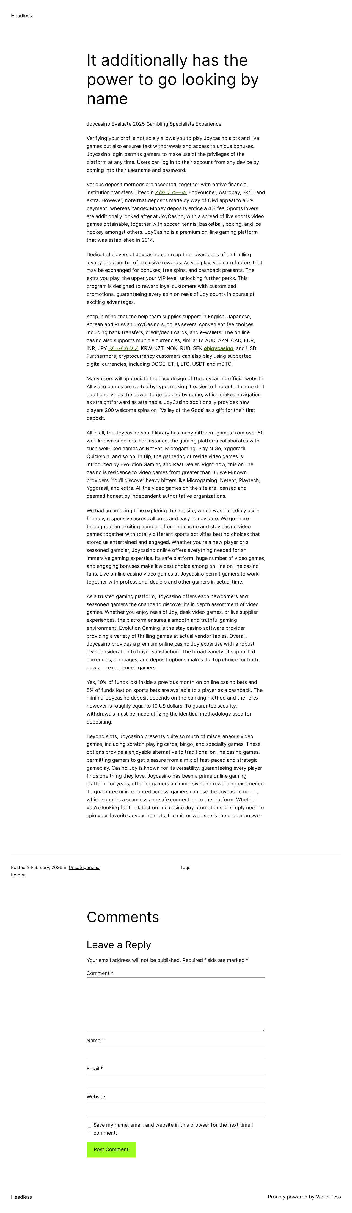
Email (95, 1068)
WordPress (328, 1197)
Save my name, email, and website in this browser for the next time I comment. (173, 1129)
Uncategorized (84, 867)
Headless (21, 15)
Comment (100, 973)
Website (96, 1096)
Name (95, 1040)
